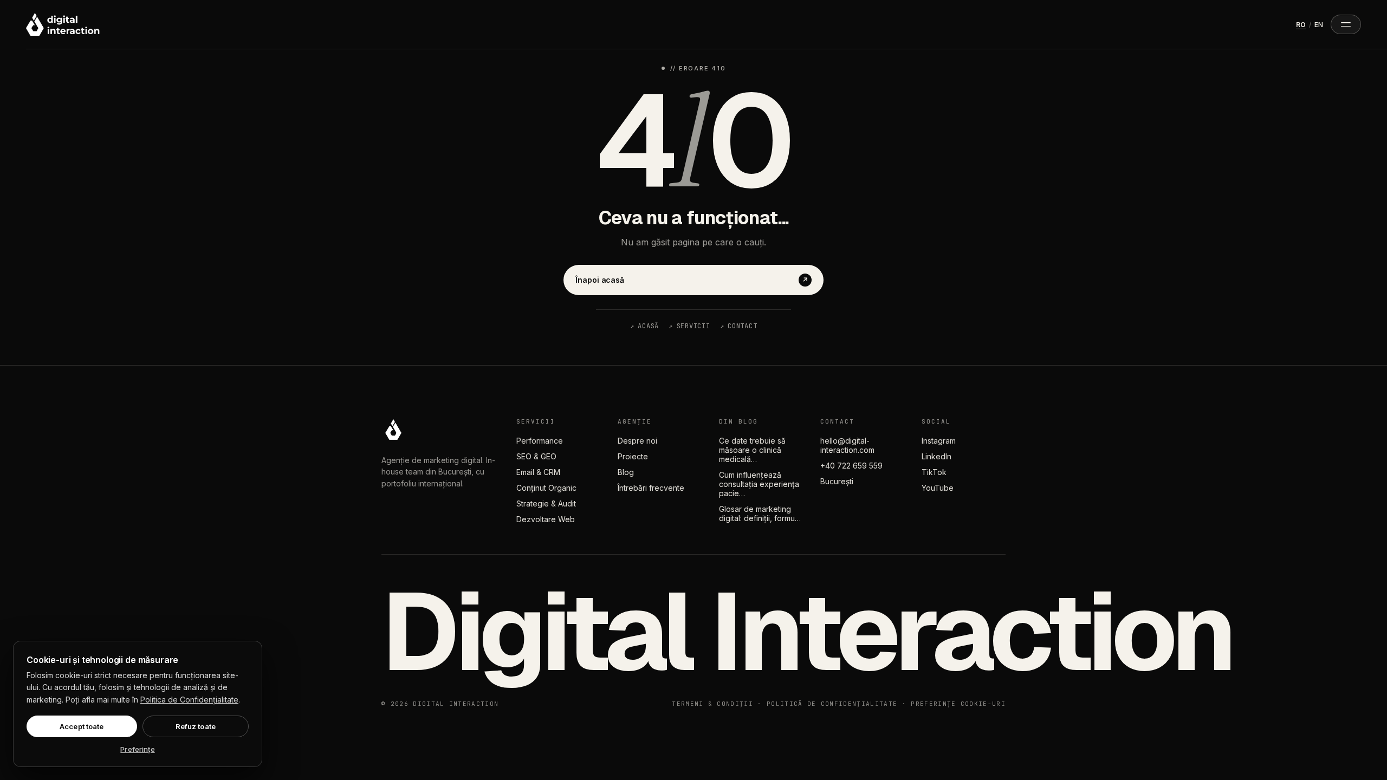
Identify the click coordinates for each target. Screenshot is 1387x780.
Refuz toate (196, 726)
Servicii (689, 326)
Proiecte (633, 456)
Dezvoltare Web (545, 519)
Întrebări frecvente (651, 487)
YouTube (938, 487)
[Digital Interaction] (63, 24)
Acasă (644, 326)
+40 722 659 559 (851, 465)
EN (1318, 25)
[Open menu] (1346, 24)
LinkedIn (936, 456)
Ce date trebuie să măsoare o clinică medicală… (752, 450)
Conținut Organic (546, 487)
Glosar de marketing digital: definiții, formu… (760, 513)
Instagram (939, 440)
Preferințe (137, 749)
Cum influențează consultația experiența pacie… (759, 484)
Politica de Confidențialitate (189, 699)
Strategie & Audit (546, 503)
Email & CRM (538, 472)
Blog (626, 472)
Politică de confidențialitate (832, 703)
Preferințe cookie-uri (958, 703)
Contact (738, 326)
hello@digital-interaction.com (847, 445)
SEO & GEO (536, 456)
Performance (539, 440)
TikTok (934, 472)
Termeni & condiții (712, 703)
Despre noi (637, 440)
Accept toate (82, 726)
